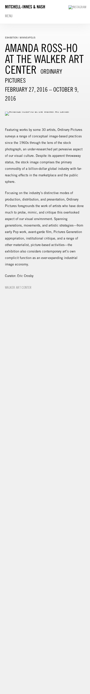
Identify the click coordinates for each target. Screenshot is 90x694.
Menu (9, 16)
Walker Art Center (18, 287)
